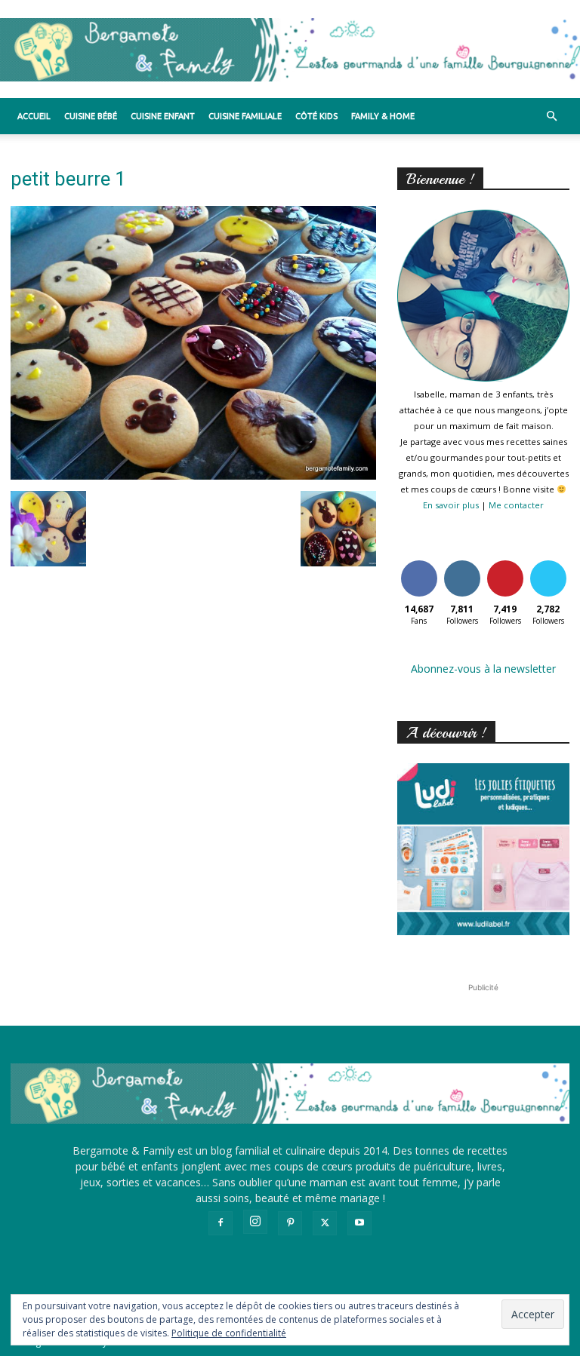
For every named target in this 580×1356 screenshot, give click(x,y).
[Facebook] (220, 1223)
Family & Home (383, 116)
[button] (551, 116)
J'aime (419, 563)
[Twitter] (325, 1223)
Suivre (461, 563)
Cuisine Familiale (245, 116)
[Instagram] (255, 1222)
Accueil (34, 116)
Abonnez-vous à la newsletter (483, 668)
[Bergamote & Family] (290, 49)
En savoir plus (451, 505)
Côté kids (316, 116)
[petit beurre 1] (193, 475)
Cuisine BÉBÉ (90, 116)
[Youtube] (359, 1223)
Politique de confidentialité (228, 1333)
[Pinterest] (290, 1223)
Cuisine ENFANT (163, 116)
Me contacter (516, 505)
